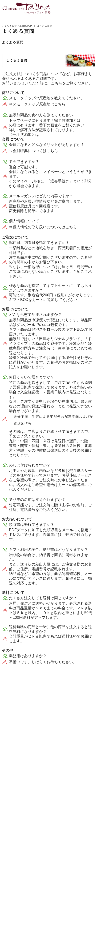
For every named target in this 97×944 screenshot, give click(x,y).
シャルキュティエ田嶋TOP (17, 25)
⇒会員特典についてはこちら (33, 151)
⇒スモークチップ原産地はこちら (37, 104)
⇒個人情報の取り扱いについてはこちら (43, 227)
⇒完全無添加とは (24, 135)
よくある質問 (13, 42)
